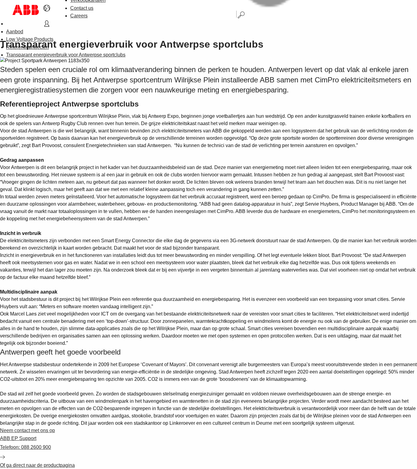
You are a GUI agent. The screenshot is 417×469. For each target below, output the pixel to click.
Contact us (81, 8)
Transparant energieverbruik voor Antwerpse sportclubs (65, 54)
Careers (79, 15)
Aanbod (14, 31)
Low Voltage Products (29, 39)
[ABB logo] (25, 10)
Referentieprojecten (27, 47)
